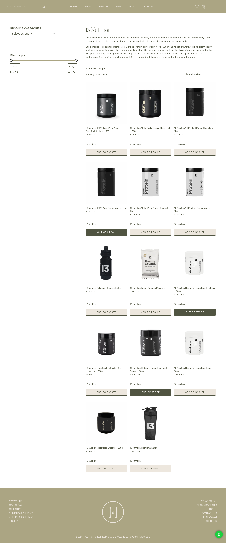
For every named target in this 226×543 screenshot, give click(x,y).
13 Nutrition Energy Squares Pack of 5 (147, 288)
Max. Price (73, 72)
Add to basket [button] (106, 152)
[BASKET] (203, 6)
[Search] (43, 6)
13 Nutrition (91, 144)
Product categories (25, 28)
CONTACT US (209, 513)
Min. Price (15, 72)
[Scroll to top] (219, 530)
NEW (118, 6)
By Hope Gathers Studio (138, 537)
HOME (73, 6)
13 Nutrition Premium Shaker (143, 448)
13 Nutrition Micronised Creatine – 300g (104, 448)
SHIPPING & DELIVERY (21, 513)
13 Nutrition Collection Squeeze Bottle (103, 288)
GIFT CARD (15, 509)
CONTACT (150, 6)
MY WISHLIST (16, 501)
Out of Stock (106, 232)
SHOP (88, 6)
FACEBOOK (211, 521)
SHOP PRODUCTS (207, 505)
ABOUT (133, 6)
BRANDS (103, 6)
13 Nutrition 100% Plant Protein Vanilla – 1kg (106, 208)
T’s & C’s (14, 521)
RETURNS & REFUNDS (21, 517)
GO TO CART (16, 505)
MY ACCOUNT (209, 501)
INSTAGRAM (210, 517)
